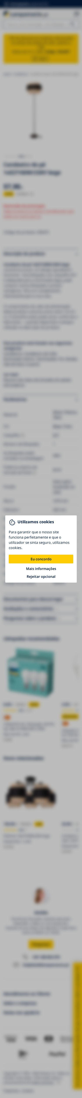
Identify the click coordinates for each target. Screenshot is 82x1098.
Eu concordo (41, 559)
